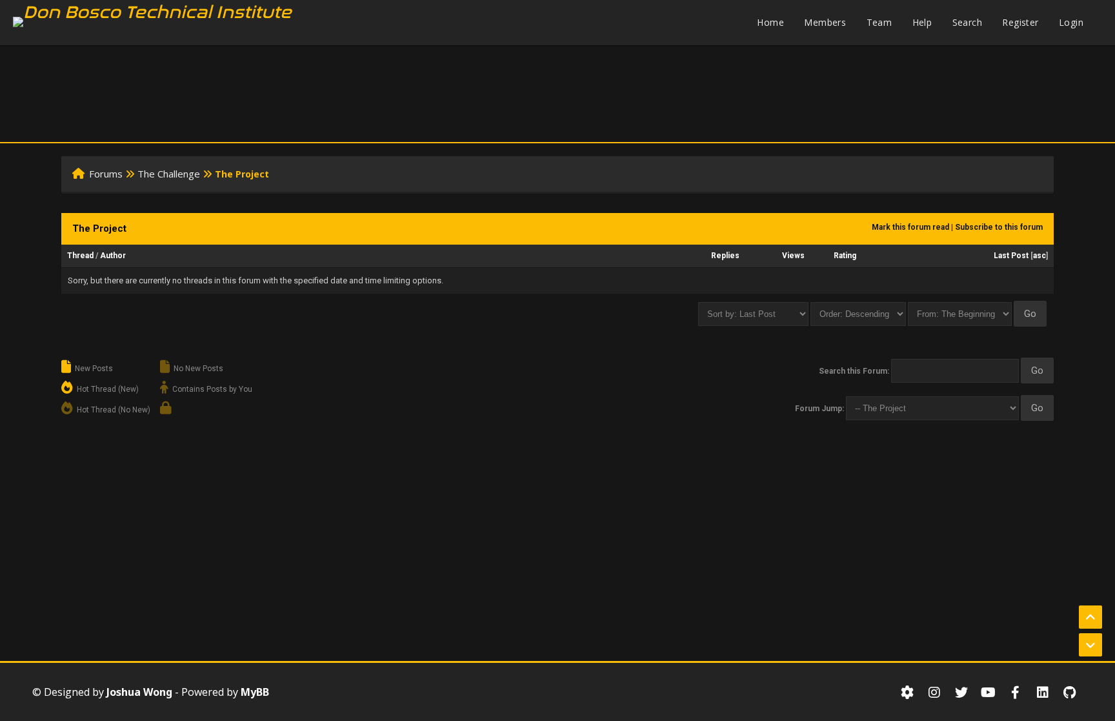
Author (113, 255)
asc (1039, 255)
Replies (725, 255)
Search (967, 22)
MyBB (255, 692)
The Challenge (168, 173)
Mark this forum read (910, 227)
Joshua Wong (139, 692)
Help (922, 22)
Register (1020, 22)
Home (770, 22)
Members (825, 22)
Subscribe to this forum (999, 227)
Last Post (1011, 255)
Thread (80, 255)
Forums (106, 173)
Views (793, 255)
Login (1071, 22)
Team (879, 22)
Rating (845, 255)
